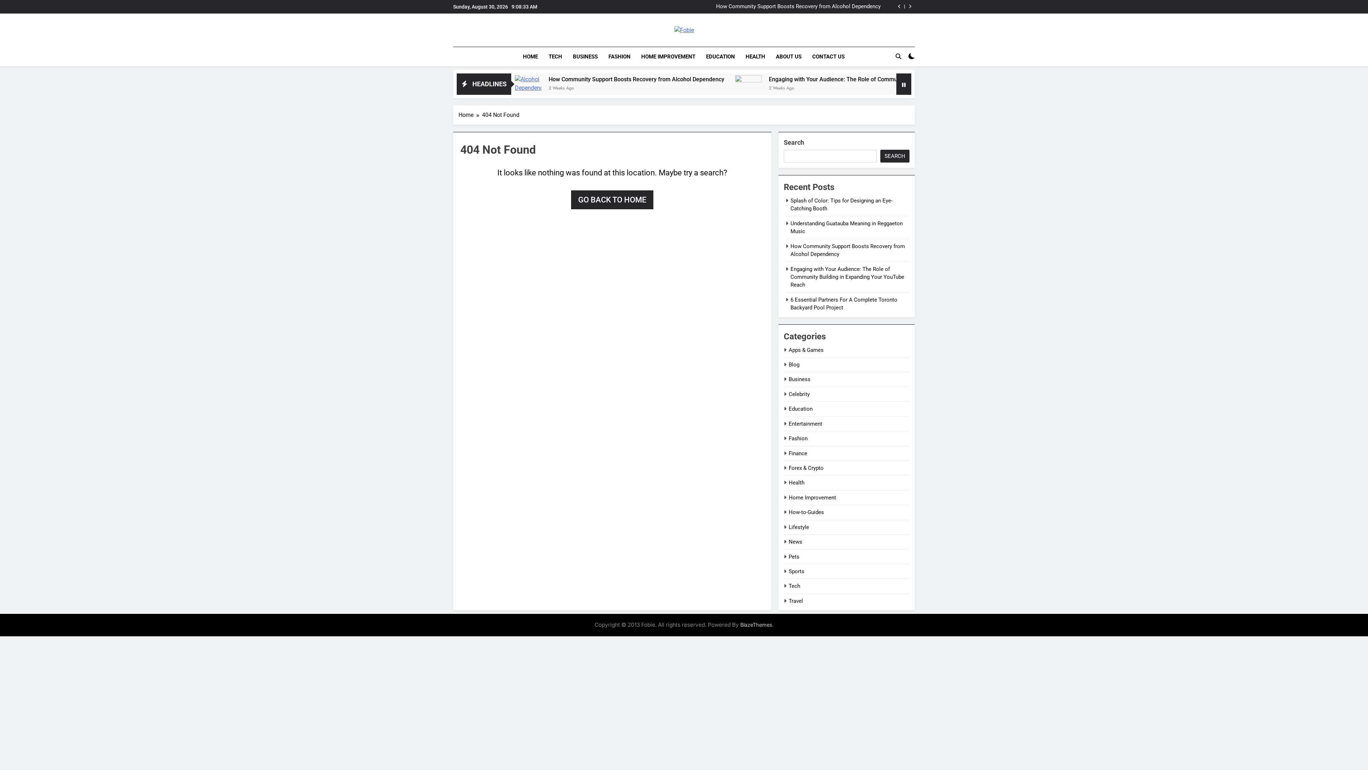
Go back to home (612, 199)
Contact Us (828, 56)
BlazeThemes (756, 625)
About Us (789, 56)
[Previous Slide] (899, 7)
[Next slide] (910, 7)
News (795, 542)
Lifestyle (799, 527)
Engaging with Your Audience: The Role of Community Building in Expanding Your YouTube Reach (854, 79)
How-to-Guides (806, 512)
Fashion (619, 56)
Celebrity (799, 394)
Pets (794, 557)
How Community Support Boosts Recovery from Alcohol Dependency (798, 7)
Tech (555, 56)
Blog (794, 364)
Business (585, 56)
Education (720, 56)
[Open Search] (898, 56)
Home (530, 56)
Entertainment (805, 424)
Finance (798, 453)
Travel (796, 601)
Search (794, 142)
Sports (796, 571)
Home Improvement (668, 56)
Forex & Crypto (806, 468)
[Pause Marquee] (903, 84)
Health (755, 56)
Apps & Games (806, 350)
